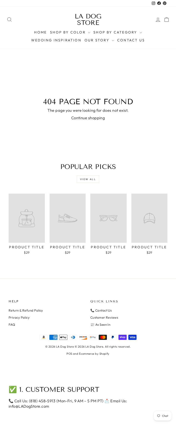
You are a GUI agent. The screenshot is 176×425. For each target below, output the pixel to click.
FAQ (12, 325)
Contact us (131, 40)
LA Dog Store (88, 19)
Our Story (98, 40)
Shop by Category (115, 32)
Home (40, 32)
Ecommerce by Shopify (94, 353)
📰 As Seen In (100, 325)
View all (88, 179)
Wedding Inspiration (56, 40)
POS (69, 353)
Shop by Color (68, 32)
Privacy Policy (19, 317)
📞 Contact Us (101, 310)
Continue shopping (88, 117)
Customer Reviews (104, 317)
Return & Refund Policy (26, 310)
